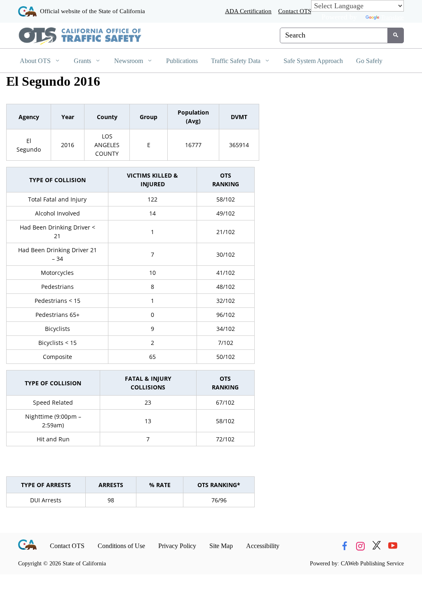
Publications (182, 60)
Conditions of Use (121, 545)
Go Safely (369, 60)
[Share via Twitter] (377, 546)
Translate (392, 17)
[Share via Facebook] (344, 546)
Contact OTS (294, 10)
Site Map (221, 545)
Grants (83, 60)
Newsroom (129, 60)
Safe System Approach (313, 60)
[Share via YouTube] (393, 546)
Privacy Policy (177, 545)
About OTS (36, 60)
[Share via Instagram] (361, 546)
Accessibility (262, 545)
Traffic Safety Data (236, 60)
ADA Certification (248, 10)
